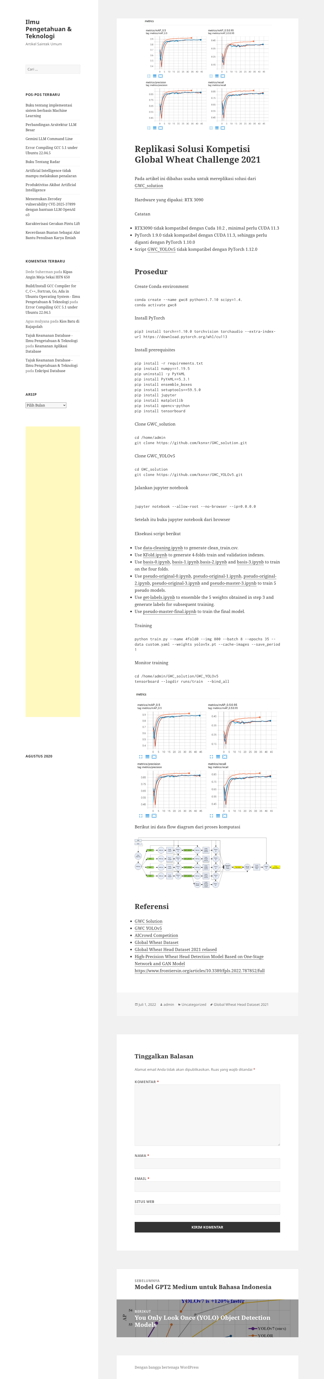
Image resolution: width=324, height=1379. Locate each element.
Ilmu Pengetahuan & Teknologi (49, 29)
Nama (142, 1155)
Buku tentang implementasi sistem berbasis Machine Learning (49, 110)
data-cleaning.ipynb (163, 548)
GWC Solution (148, 921)
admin (169, 1004)
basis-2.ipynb (213, 562)
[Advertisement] (53, 571)
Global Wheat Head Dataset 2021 (241, 1004)
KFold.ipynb (155, 555)
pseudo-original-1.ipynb (217, 576)
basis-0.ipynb (156, 562)
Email (142, 1178)
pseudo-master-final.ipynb (169, 611)
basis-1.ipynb (185, 562)
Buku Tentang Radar (43, 161)
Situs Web (145, 1201)
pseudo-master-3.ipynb (233, 583)
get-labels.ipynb (159, 597)
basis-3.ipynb (250, 562)
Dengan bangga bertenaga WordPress (167, 1367)
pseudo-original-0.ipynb (167, 576)
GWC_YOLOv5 (161, 249)
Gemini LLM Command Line (49, 138)
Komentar (147, 1081)
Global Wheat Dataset (157, 942)
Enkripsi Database (50, 370)
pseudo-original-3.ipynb (176, 583)
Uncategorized (194, 1004)
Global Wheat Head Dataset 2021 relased (176, 949)
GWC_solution (149, 185)
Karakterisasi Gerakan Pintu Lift (53, 223)
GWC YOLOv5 (148, 928)
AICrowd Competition (156, 935)
